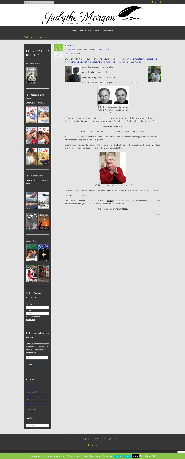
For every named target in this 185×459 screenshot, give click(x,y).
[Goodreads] (160, 2)
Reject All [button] (126, 456)
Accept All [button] (118, 456)
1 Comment (107, 49)
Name (28, 310)
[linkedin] (156, 2)
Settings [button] (135, 456)
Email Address (32, 304)
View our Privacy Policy (148, 456)
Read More (158, 214)
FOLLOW (33, 364)
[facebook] (152, 2)
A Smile (69, 46)
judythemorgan (70, 49)
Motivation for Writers (36, 397)
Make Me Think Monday (96, 49)
